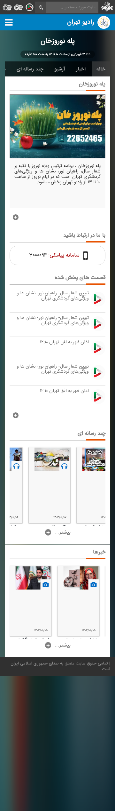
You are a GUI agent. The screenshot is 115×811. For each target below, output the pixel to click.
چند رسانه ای (30, 69)
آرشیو (59, 69)
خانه (100, 69)
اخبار (81, 69)
